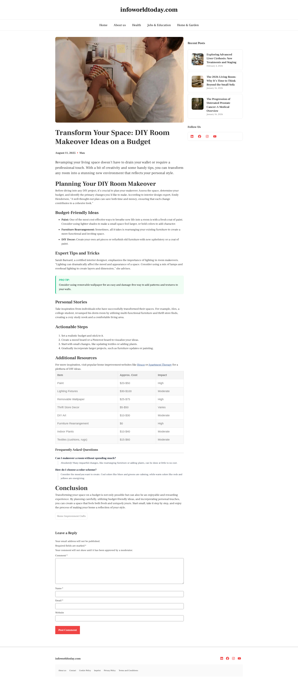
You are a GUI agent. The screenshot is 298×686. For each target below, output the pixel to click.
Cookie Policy (85, 670)
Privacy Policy (110, 670)
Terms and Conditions (128, 670)
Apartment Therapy (160, 365)
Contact (72, 670)
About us (120, 25)
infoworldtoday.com (68, 658)
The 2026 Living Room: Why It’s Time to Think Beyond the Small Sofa (221, 80)
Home (103, 25)
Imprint (97, 670)
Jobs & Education (159, 25)
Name (59, 588)
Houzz (141, 365)
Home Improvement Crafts (71, 516)
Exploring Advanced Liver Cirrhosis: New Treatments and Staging (221, 58)
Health (136, 25)
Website (59, 612)
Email (59, 600)
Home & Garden (188, 25)
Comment (61, 555)
